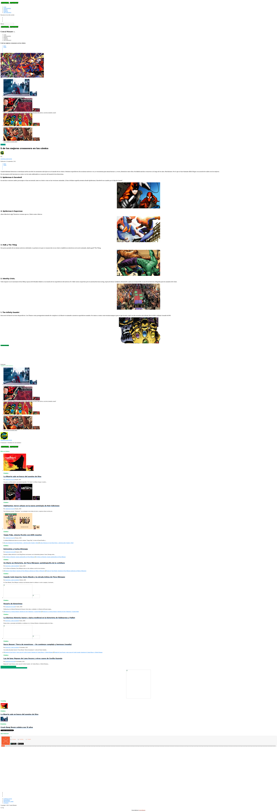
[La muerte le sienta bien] (21, 140)
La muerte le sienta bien (10, 141)
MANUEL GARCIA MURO (12, 566)
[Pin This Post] (139, 49)
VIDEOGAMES (7, 8)
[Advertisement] (16, 356)
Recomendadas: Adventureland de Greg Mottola (14, 668)
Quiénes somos (7, 798)
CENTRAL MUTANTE (6, 159)
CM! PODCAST (7, 12)
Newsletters (6, 800)
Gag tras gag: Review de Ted (8, 666)
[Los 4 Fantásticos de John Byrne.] (21, 125)
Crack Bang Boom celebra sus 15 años (14, 97)
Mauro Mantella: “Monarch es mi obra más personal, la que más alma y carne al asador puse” (29, 112)
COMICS (5, 11)
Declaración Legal (8, 801)
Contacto (5, 803)
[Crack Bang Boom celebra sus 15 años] (20, 95)
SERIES (5, 9)
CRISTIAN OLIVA (10, 479)
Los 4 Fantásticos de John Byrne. (12, 127)
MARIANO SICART (10, 552)
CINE (4, 7)
